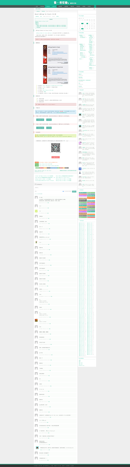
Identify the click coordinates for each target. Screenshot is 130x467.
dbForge (41, 167)
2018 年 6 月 (89, 260)
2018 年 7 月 (81, 260)
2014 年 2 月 (81, 290)
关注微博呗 (68, 465)
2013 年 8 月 (81, 294)
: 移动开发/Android (92, 65)
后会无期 (80, 86)
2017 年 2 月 (89, 267)
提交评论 (74, 191)
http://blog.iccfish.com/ (48, 90)
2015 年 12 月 (89, 276)
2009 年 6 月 (81, 326)
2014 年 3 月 (89, 289)
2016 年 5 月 (81, 274)
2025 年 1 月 (89, 228)
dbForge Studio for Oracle (42, 33)
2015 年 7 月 (81, 280)
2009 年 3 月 (89, 327)
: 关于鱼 (88, 6)
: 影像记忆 (90, 46)
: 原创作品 (43, 11)
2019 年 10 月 (81, 252)
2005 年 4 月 (81, 355)
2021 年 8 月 (81, 246)
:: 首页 (36, 6)
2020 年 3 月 (81, 249)
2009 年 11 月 (89, 322)
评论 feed (80, 364)
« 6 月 (80, 30)
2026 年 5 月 (89, 224)
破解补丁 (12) (89, 207)
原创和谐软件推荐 (53, 167)
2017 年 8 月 (81, 265)
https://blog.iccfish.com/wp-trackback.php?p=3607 (49, 165)
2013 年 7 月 (89, 294)
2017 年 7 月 (89, 265)
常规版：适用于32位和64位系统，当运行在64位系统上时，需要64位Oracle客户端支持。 (52, 25)
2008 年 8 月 (81, 332)
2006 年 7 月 (89, 346)
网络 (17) (81, 202)
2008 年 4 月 (81, 335)
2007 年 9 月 (89, 339)
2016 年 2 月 (89, 275)
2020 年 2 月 (89, 249)
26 (82, 28)
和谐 (58, 167)
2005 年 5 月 (89, 354)
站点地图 (72, 465)
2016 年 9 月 (81, 271)
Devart (50, 33)
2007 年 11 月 (89, 337)
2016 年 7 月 (81, 272)
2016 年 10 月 (89, 270)
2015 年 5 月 (81, 281)
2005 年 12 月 (89, 350)
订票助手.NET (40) (82, 194)
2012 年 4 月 (81, 304)
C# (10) (80, 208)
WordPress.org (81, 365)
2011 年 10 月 (81, 308)
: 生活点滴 (41, 6)
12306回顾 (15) (90, 202)
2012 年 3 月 (89, 304)
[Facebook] (91, 12)
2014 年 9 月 (81, 286)
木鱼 (43, 88)
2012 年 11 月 (89, 299)
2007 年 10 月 (81, 339)
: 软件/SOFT (81, 55)
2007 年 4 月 (81, 341)
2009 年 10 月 (81, 323)
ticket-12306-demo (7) (82, 214)
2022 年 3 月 (89, 242)
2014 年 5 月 (89, 288)
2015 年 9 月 (81, 279)
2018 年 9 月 (81, 258)
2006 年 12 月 (81, 344)
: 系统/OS (81, 52)
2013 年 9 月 (89, 293)
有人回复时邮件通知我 (67, 191)
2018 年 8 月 (89, 258)
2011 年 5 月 (89, 311)
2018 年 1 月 (89, 262)
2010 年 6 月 (81, 318)
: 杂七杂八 (90, 38)
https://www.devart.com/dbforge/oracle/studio (53, 85)
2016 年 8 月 (89, 271)
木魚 (41, 16)
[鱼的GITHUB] (82, 12)
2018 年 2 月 (81, 262)
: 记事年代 (90, 50)
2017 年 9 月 (89, 263)
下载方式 (36, 24)
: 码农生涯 (54, 6)
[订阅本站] (94, 12)
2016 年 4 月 (89, 274)
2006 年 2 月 (89, 349)
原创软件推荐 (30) (82, 195)
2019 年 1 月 (89, 256)
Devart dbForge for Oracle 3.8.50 (45, 14)
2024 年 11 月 (89, 229)
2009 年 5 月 (89, 326)
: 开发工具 (90, 62)
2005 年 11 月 (81, 351)
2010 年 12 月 (81, 314)
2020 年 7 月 (81, 248)
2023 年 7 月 (89, 235)
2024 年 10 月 (81, 230)
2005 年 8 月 (81, 353)
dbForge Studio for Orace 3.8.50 (41, 21)
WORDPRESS (48, 465)
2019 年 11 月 (89, 251)
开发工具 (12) (89, 205)
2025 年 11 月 (89, 225)
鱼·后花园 (35, 465)
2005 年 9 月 (89, 351)
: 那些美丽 (90, 42)
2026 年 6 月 (81, 224)
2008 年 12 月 (81, 330)
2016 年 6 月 (89, 272)
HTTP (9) (89, 208)
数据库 (61, 167)
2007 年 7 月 (89, 340)
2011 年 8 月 (81, 309)
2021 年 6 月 (89, 246)
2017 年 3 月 (81, 267)
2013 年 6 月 (81, 295)
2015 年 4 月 (89, 281)
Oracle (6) (81, 215)
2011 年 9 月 (89, 308)
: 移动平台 (91, 61)
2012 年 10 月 (81, 300)
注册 (79, 360)
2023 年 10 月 (89, 234)
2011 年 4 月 (81, 312)
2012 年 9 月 (89, 300)
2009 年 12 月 (81, 322)
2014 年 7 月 (89, 286)
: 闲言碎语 (78, 6)
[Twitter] (88, 12)
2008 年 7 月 (89, 332)
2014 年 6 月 (81, 288)
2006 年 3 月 (81, 349)
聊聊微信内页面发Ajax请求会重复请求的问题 (68, 170)
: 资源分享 (72, 6)
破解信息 (36, 22)
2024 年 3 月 (81, 233)
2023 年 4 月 (81, 237)
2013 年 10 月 (81, 293)
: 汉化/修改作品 (82, 37)
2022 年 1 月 (89, 243)
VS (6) (88, 215)
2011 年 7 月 (89, 309)
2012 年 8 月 (81, 302)
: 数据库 (90, 64)
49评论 (57, 16)
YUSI (58, 465)
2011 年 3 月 (89, 312)
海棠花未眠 (80, 77)
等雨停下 (80, 74)
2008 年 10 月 (81, 331)
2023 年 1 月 (89, 238)
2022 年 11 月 (89, 239)
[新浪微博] (80, 12)
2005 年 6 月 (81, 354)
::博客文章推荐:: (38, 8)
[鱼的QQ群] (85, 12)
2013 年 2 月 (81, 298)
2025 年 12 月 (81, 225)
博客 (45, 91)
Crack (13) (81, 205)
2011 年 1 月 (89, 313)
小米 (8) (80, 211)
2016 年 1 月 (81, 276)
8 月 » (83, 30)
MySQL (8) (89, 211)
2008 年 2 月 (81, 336)
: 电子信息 (81, 47)
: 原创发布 (48, 6)
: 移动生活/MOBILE (82, 50)
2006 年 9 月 (89, 345)
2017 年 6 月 (81, 266)
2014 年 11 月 (81, 285)
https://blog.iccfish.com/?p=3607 (45, 164)
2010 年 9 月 (89, 316)
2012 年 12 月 (81, 299)
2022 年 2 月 (81, 243)
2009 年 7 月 (89, 325)
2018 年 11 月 (89, 257)
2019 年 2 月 (81, 256)
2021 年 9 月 (89, 244)
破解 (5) (80, 217)
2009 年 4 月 (81, 327)
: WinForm (91, 57)
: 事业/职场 (91, 37)
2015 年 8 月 (89, 279)
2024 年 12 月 (81, 229)
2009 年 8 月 (81, 325)
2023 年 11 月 (81, 234)
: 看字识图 (90, 41)
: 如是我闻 (66, 6)
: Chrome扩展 (82, 56)
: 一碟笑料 (90, 36)
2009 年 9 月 (89, 323)
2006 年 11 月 (89, 344)
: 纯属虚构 (90, 47)
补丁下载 (49, 119)
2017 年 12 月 (81, 263)
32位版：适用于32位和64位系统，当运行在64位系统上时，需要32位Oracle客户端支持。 (52, 26)
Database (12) (81, 207)
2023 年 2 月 (81, 238)
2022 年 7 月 (81, 242)
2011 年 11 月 (89, 307)
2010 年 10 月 (81, 316)
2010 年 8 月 (81, 317)
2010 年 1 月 (89, 321)
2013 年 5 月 (89, 295)
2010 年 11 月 (89, 314)
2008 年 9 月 (89, 331)
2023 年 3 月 (89, 237)
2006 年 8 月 (81, 346)
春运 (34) (89, 194)
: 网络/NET (81, 53)
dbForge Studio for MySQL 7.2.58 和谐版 (63, 180)
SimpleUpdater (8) (82, 210)
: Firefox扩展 (82, 57)
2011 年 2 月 (81, 313)
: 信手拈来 (90, 45)
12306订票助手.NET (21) (90, 198)
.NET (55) (89, 192)
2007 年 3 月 (89, 341)
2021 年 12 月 (81, 244)
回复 (48, 202)
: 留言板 (83, 6)
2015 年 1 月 (81, 284)
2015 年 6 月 (89, 280)
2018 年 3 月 (89, 261)
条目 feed (80, 362)
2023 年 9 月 (81, 235)
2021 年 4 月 (81, 247)
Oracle (48, 167)
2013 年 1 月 (89, 298)
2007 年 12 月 (81, 337)
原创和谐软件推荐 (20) (82, 200)
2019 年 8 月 (89, 252)
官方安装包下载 (40, 119)
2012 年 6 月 (81, 303)
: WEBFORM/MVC (92, 55)
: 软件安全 (90, 68)
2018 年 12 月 (81, 257)
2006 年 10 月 (81, 345)
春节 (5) (89, 217)
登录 (94, 8)
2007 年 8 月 (81, 340)
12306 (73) (81, 192)
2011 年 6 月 (81, 311)
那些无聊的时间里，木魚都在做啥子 (85, 80)
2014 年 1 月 (89, 290)
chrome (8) (89, 210)
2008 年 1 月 (89, 336)
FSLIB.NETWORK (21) (82, 198)
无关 (79, 83)
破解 (63, 167)
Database (37, 167)
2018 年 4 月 (81, 261)
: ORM (90, 53)
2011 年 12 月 (81, 307)
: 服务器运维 (81, 46)
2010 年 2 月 (81, 321)
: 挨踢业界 (60, 6)
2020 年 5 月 (89, 248)
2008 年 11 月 (89, 330)
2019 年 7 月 (81, 253)
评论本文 (45, 135)
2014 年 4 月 (81, 289)
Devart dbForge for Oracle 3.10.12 (62, 177)
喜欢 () (56, 157)
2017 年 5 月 (89, 266)
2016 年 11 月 (81, 270)
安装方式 (36, 23)
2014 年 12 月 (89, 284)
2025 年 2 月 (81, 228)
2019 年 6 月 (89, 253)
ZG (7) (88, 214)
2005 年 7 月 (89, 353)
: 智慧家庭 (81, 45)
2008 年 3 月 (89, 335)
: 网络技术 (90, 67)
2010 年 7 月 (89, 317)
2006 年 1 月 (81, 350)
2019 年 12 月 (81, 251)
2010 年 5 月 (89, 318)
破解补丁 (66, 167)
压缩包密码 (38, 27)
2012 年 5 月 (89, 303)
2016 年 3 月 (81, 275)
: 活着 (90, 40)
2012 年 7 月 (89, 302)
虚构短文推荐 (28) (90, 195)
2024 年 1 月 (89, 233)
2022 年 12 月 (81, 239)
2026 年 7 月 (89, 223)
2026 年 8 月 (81, 223)
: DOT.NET (90, 52)
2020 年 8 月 (89, 247)
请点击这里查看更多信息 (62, 112)
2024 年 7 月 (89, 230)
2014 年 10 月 (89, 285)
